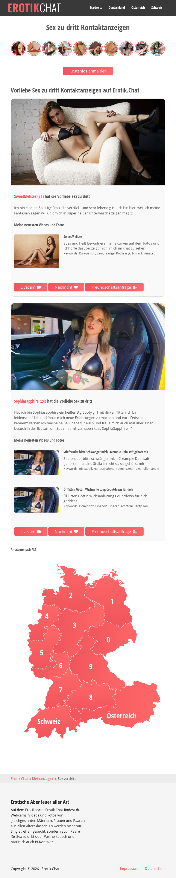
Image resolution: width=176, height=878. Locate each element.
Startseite (96, 7)
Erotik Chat (20, 778)
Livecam (28, 287)
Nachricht (63, 287)
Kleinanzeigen (43, 778)
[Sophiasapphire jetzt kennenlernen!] (88, 346)
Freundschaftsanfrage (111, 287)
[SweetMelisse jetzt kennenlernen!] (88, 142)
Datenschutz (155, 868)
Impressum (129, 868)
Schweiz (156, 7)
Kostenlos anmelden (88, 71)
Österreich (138, 7)
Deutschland (117, 7)
